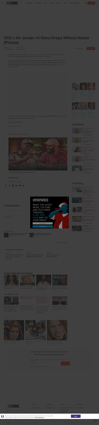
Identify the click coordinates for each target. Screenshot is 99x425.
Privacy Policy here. (39, 417)
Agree (75, 416)
